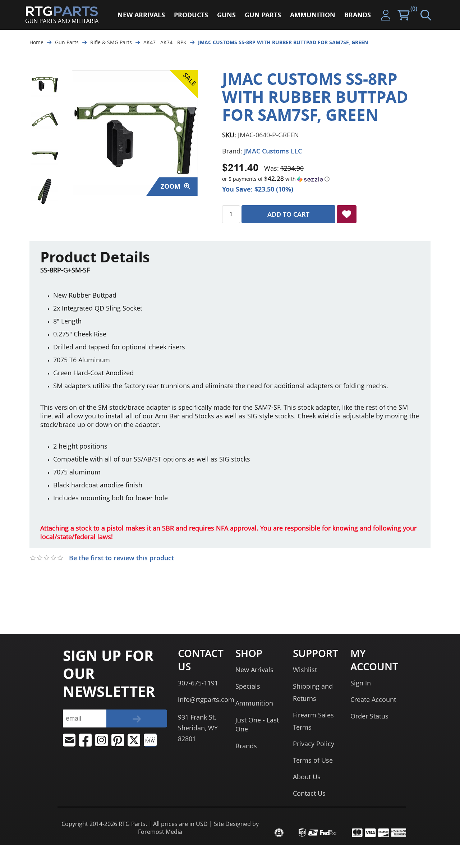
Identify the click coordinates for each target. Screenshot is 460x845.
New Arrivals (254, 669)
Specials (247, 686)
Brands (246, 745)
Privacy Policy (313, 743)
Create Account (373, 699)
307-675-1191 (198, 683)
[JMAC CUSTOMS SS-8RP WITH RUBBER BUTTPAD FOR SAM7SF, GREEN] (44, 83)
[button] (326, 179)
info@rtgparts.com (206, 699)
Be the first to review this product (121, 558)
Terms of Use (313, 760)
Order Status (369, 716)
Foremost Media (160, 832)
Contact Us (309, 793)
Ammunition (254, 703)
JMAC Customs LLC (273, 151)
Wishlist (305, 669)
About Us (307, 776)
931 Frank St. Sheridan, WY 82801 (198, 728)
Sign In (360, 683)
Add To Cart (288, 214)
